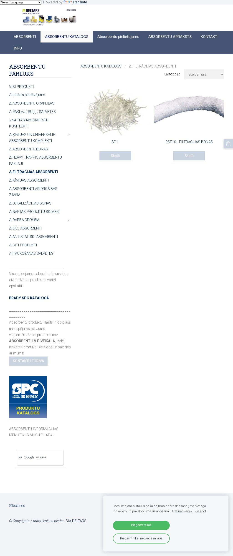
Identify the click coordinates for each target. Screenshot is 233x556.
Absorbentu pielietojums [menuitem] (118, 36)
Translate (80, 2)
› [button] (69, 134)
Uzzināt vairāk (182, 511)
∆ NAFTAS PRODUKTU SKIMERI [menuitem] (34, 211)
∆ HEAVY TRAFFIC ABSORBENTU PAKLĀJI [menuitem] (35, 160)
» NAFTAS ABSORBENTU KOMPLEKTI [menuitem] (28, 123)
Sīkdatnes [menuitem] (17, 506)
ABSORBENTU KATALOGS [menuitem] (66, 36)
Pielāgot (200, 511)
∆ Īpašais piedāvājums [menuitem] (27, 95)
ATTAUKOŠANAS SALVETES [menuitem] (31, 253)
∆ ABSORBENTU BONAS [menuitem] (28, 149)
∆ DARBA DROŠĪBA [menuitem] (24, 220)
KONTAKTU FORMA (28, 361)
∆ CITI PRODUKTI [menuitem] (23, 245)
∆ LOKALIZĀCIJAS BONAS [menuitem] (30, 203)
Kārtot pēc (172, 74)
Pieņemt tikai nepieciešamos (141, 538)
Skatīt (115, 156)
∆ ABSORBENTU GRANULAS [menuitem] (31, 103)
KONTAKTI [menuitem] (209, 36)
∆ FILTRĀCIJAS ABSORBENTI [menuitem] (33, 172)
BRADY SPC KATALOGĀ (29, 298)
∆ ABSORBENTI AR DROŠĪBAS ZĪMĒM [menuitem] (33, 192)
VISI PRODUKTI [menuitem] (21, 87)
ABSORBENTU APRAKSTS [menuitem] (170, 36)
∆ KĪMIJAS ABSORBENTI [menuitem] (29, 180)
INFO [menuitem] (18, 48)
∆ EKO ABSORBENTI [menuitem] (25, 228)
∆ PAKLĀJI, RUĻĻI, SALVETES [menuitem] (32, 112)
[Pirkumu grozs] (228, 143)
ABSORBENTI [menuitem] (25, 36)
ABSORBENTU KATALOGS (101, 66)
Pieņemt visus (141, 525)
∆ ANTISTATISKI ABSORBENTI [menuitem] (33, 236)
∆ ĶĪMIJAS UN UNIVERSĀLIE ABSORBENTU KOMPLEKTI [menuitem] (32, 137)
